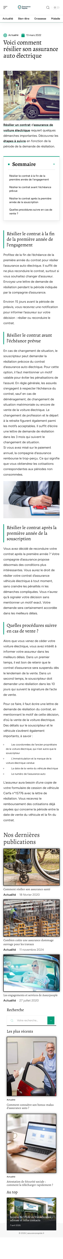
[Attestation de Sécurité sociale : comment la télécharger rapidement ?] (31, 1143)
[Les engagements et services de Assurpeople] (31, 973)
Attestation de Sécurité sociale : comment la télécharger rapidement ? (30, 1183)
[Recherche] (48, 7)
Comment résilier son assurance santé (26, 889)
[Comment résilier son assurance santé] (31, 867)
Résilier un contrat (17, 125)
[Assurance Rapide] (24, 7)
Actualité (9, 894)
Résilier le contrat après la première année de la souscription (30, 200)
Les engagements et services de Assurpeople (30, 995)
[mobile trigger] (6, 7)
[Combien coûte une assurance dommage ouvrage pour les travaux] (31, 918)
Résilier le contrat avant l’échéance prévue (30, 189)
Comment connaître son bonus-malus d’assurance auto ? (30, 1106)
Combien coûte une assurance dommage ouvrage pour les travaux (28, 942)
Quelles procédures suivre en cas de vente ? (30, 211)
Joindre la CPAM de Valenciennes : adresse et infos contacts (31, 1218)
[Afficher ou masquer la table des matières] (45, 164)
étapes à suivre (14, 141)
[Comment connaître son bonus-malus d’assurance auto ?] (31, 1066)
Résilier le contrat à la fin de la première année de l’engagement (29, 177)
